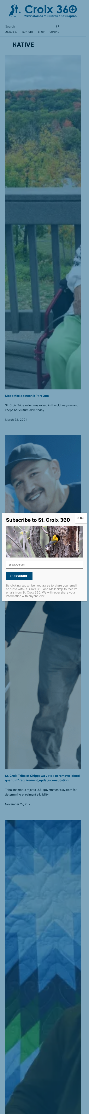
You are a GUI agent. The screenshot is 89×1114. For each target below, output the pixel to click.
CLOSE (81, 517)
